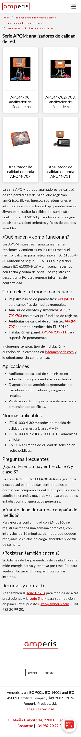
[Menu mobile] (74, 6)
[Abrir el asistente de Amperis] (69, 725)
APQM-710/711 (53, 332)
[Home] (16, 6)
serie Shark (37, 598)
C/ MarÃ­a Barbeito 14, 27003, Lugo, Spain (40, 720)
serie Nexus (36, 593)
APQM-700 (66, 299)
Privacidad (46, 709)
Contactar (25, 725)
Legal (31, 709)
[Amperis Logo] (40, 644)
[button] (32, 672)
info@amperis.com (59, 351)
